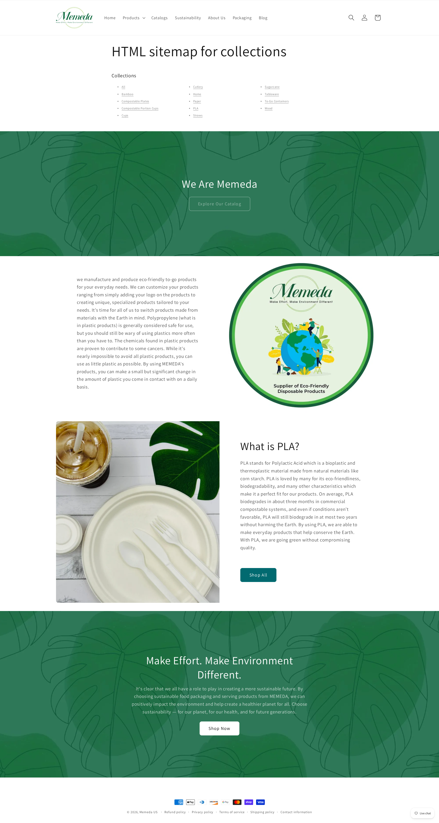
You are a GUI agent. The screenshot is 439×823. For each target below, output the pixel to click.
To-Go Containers (277, 101)
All (123, 87)
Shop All (258, 575)
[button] (133, 17)
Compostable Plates (135, 101)
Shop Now (219, 728)
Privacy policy (203, 812)
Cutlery (198, 87)
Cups (125, 115)
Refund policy (175, 812)
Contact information (296, 812)
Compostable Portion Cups (140, 108)
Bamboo (128, 94)
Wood (269, 108)
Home (197, 94)
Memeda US (148, 812)
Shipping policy (262, 812)
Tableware (272, 94)
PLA (195, 108)
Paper (197, 101)
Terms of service (232, 812)
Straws (198, 115)
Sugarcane (272, 87)
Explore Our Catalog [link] (219, 204)
